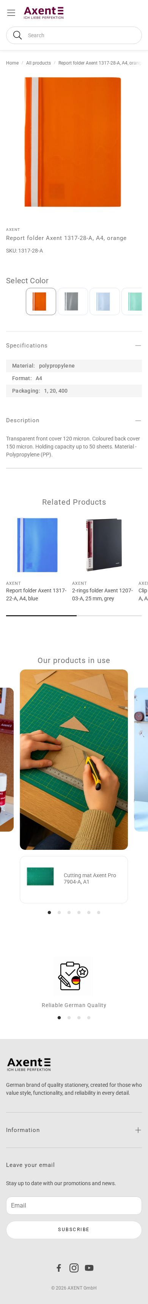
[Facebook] (58, 1267)
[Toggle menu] (11, 13)
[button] (74, 35)
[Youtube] (89, 1267)
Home (12, 63)
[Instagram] (74, 1267)
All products (38, 63)
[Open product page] (37, 544)
